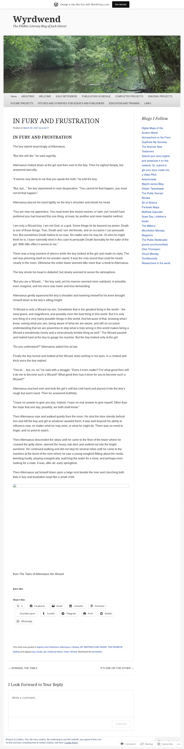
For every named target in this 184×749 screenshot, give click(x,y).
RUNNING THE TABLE (22, 668)
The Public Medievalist (154, 239)
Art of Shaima (149, 202)
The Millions (148, 226)
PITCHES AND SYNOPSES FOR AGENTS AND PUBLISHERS (71, 103)
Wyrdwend (37, 19)
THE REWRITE (115, 647)
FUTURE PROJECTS (22, 103)
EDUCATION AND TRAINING (124, 103)
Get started (120, 4)
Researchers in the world (156, 263)
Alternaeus (65, 647)
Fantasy (75, 647)
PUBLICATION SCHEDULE (96, 96)
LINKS (147, 103)
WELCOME (45, 96)
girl (45, 652)
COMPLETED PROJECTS (129, 96)
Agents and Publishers (48, 647)
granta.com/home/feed (155, 244)
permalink (97, 652)
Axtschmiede (149, 179)
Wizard (73, 652)
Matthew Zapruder (152, 212)
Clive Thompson (151, 249)
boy (33, 652)
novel (66, 652)
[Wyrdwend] (92, 64)
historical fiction (55, 652)
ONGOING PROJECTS (160, 96)
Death (39, 652)
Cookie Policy (71, 742)
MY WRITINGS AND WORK (93, 647)
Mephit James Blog (153, 184)
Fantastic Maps (150, 207)
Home (14, 96)
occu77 (45, 128)
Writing (16, 652)
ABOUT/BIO (27, 96)
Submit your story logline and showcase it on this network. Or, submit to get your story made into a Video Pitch (156, 165)
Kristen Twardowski (153, 188)
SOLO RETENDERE (66, 96)
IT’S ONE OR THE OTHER (117, 668)
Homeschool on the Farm (156, 137)
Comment (121, 723)
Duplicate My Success (154, 142)
